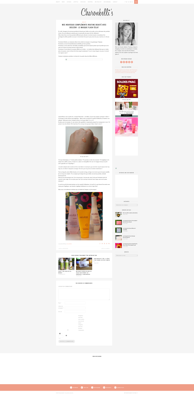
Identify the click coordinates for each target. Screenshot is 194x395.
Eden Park (132, 72)
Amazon (119, 72)
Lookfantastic (118, 71)
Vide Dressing (107, 1)
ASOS (128, 71)
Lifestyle (75, 1)
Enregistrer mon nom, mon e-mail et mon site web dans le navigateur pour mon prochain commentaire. (81, 323)
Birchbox (117, 70)
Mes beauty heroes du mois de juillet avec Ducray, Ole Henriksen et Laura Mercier (84, 273)
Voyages (69, 1)
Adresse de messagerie (61, 307)
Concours (83, 1)
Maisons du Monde (125, 72)
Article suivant (105, 248)
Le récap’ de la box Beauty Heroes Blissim (129, 236)
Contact (115, 1)
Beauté (58, 1)
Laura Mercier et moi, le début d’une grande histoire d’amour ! (102, 260)
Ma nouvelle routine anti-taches (130, 213)
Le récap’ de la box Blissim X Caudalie (129, 229)
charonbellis (69, 244)
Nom (59, 303)
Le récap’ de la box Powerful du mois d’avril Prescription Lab (130, 244)
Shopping (90, 1)
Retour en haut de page (130, 392)
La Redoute (124, 71)
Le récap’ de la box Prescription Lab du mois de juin (130, 221)
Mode (63, 1)
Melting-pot (98, 1)
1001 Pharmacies (133, 70)
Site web (60, 311)
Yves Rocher (126, 70)
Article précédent (63, 248)
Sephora (121, 70)
